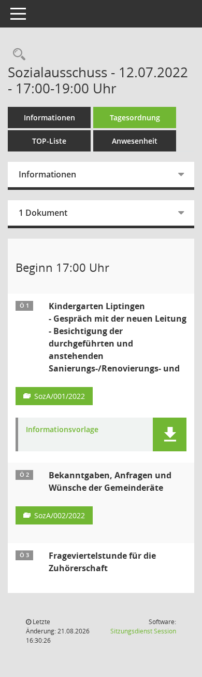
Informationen (49, 117)
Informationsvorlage (62, 429)
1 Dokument (43, 212)
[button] (169, 434)
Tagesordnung (135, 117)
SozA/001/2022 (59, 396)
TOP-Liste (49, 141)
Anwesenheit (134, 141)
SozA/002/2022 (59, 515)
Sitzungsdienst (143, 631)
